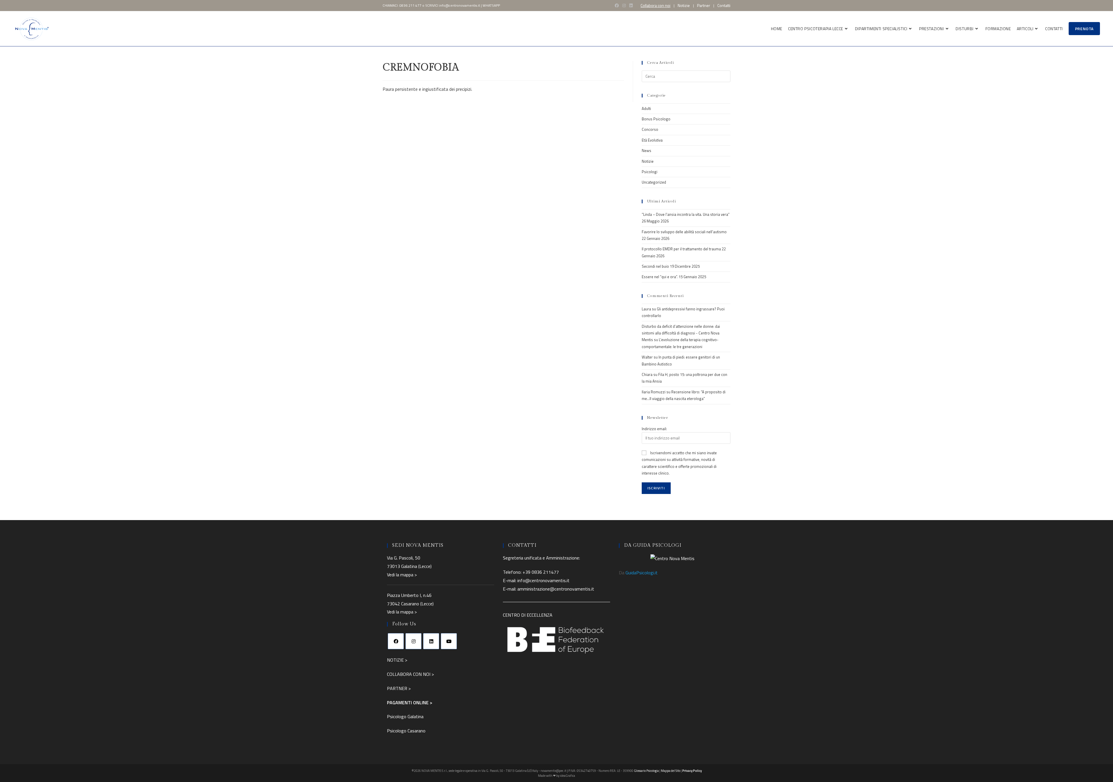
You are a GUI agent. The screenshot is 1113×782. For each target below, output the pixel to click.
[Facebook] (396, 641)
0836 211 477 (410, 5)
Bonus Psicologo (656, 119)
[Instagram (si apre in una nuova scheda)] (624, 5)
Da (638, 572)
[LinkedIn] (431, 641)
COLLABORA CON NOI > (410, 674)
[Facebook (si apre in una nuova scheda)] (617, 5)
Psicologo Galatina (405, 716)
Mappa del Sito (670, 770)
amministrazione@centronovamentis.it (555, 588)
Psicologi (649, 172)
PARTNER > (399, 688)
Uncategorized (654, 182)
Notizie (684, 5)
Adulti (646, 108)
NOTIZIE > (397, 659)
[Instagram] (413, 641)
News (646, 150)
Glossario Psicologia (646, 770)
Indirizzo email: (654, 429)
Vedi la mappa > (402, 574)
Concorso (650, 129)
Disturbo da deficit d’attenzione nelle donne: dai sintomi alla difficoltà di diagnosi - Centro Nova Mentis (681, 333)
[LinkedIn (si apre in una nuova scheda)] (631, 5)
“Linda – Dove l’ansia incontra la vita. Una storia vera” (686, 214)
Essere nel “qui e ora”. (660, 277)
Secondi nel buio (655, 266)
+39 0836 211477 (541, 572)
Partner (703, 5)
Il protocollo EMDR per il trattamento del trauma (681, 249)
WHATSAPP (491, 5)
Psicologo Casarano (406, 730)
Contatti (723, 5)
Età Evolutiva (652, 140)
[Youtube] (449, 641)
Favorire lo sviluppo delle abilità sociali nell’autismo (684, 232)
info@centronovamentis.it (459, 5)
